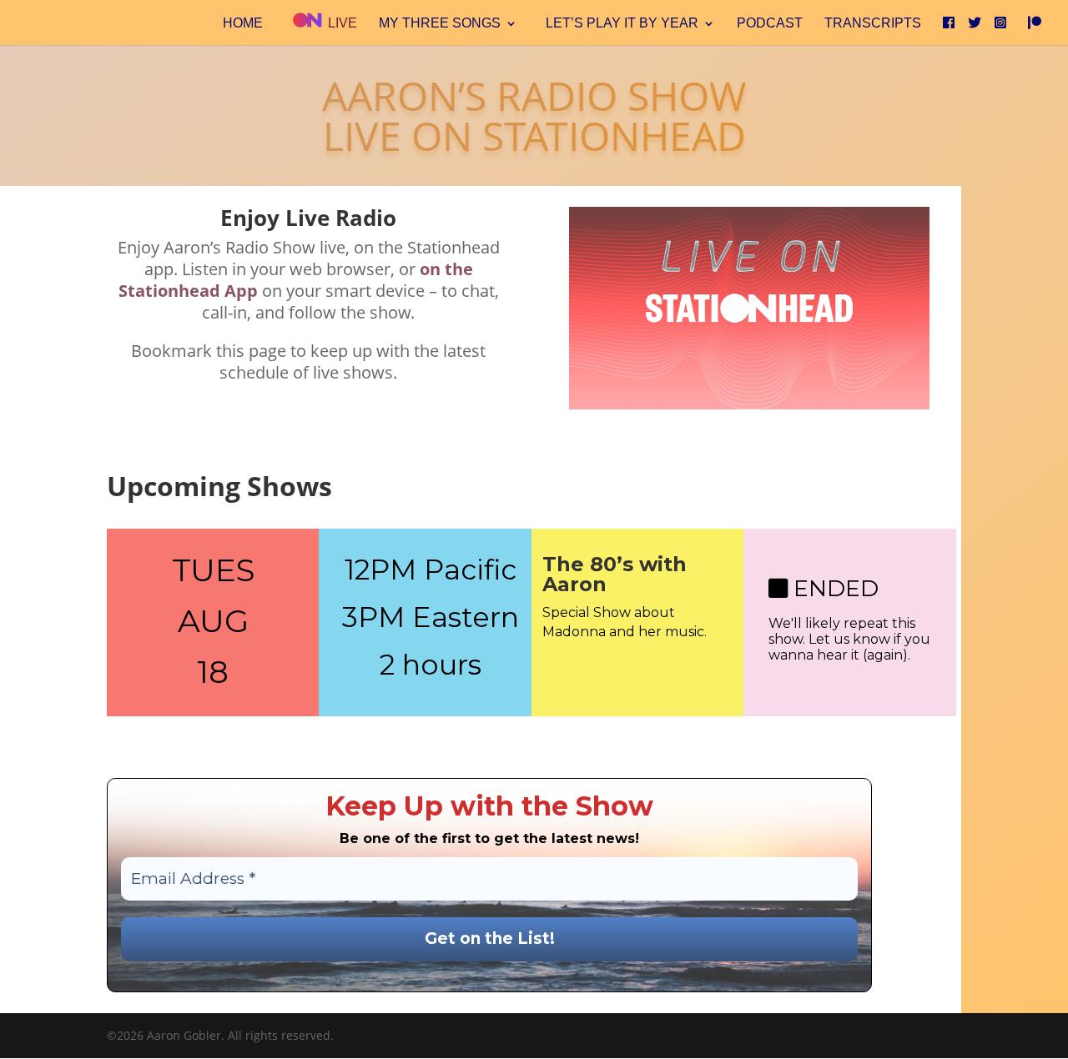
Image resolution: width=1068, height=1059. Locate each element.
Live (341, 23)
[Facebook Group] (949, 29)
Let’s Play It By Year (622, 24)
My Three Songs (440, 24)
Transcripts (872, 24)
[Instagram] (1000, 29)
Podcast (770, 24)
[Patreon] (1034, 29)
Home (243, 24)
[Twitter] (974, 29)
